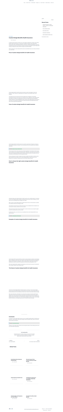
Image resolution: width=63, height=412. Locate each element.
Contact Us (52, 2)
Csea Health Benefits (12, 341)
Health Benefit (33, 2)
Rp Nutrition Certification (46, 32)
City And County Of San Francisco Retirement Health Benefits (31, 360)
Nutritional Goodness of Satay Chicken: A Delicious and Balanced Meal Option (48, 25)
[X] (31, 0)
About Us (43, 408)
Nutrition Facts (28, 2)
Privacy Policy (45, 410)
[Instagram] (33, 0)
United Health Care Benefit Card (16, 377)
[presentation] (17, 353)
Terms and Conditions (49, 408)
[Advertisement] (31, 10)
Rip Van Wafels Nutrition (46, 28)
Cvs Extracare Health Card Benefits (34, 341)
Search (43, 18)
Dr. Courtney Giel (24, 332)
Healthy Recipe (47, 2)
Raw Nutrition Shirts (46, 30)
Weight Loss (38, 2)
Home (24, 2)
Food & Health (42, 2)
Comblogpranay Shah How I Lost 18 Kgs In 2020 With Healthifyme (31, 378)
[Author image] (10, 40)
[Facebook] (30, 0)
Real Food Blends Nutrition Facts (47, 34)
